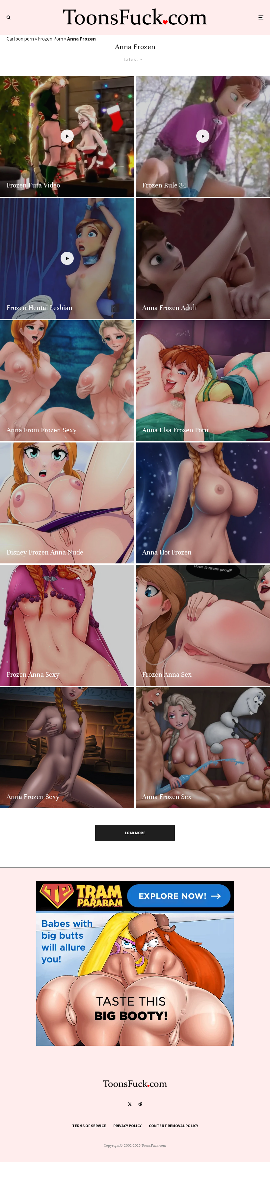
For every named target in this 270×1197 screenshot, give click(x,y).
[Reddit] (140, 1104)
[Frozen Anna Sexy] (67, 625)
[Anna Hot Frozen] (203, 502)
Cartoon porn (20, 39)
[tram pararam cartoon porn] (135, 1044)
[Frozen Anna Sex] (203, 625)
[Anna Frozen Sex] (203, 747)
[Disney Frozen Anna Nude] (67, 502)
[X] (129, 1104)
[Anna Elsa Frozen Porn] (203, 380)
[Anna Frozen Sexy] (67, 747)
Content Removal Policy (173, 1125)
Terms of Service (89, 1125)
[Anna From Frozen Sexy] (67, 380)
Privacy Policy (127, 1125)
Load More (135, 833)
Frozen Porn (50, 39)
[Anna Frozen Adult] (203, 258)
